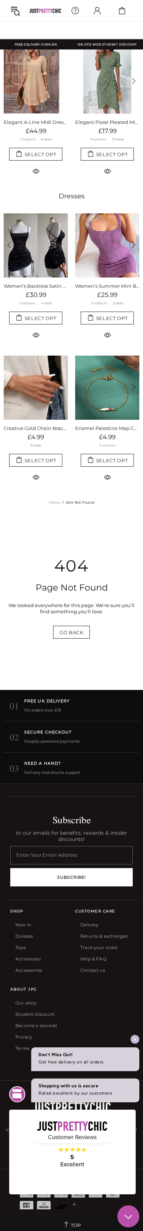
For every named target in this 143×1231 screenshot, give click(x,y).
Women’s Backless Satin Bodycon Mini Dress (36, 286)
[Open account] (97, 10)
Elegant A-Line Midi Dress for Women (36, 122)
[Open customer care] (75, 10)
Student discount (35, 1014)
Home (54, 502)
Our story (26, 1003)
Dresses (72, 196)
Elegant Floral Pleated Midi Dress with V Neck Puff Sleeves (107, 122)
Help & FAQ (93, 959)
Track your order (99, 947)
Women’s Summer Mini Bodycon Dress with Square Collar (107, 286)
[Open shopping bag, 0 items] (122, 10)
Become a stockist (36, 1025)
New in (23, 924)
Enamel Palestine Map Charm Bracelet (107, 428)
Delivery (89, 924)
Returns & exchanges (104, 936)
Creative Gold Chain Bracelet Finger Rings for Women (36, 428)
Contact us (92, 970)
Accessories (28, 970)
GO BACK (71, 632)
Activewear (28, 959)
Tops (20, 947)
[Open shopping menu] (15, 11)
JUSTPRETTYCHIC (45, 11)
